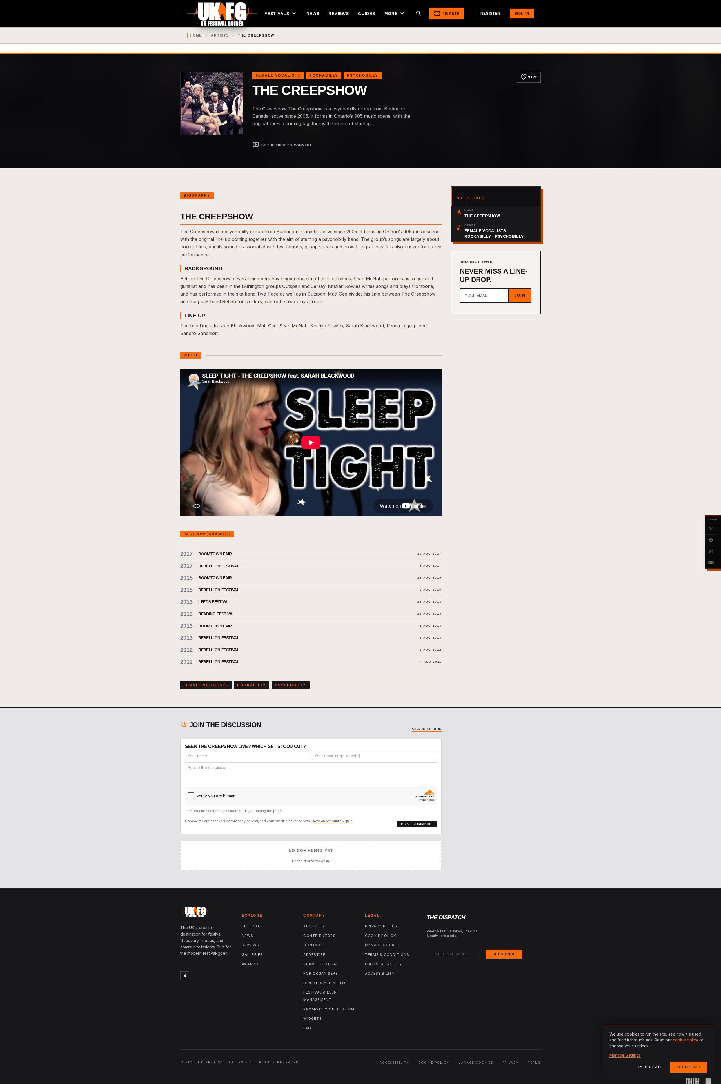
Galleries (252, 954)
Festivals (280, 13)
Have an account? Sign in (332, 821)
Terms (534, 1062)
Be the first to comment (282, 145)
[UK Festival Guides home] (206, 913)
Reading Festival (216, 614)
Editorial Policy (383, 964)
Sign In (522, 13)
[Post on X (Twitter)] (710, 529)
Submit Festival (321, 964)
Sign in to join (427, 729)
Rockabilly (323, 75)
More (395, 13)
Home (196, 35)
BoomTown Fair (215, 554)
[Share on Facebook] (710, 540)
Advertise (314, 954)
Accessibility (380, 973)
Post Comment (416, 824)
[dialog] (659, 1051)
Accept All (688, 1067)
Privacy (510, 1062)
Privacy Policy (381, 926)
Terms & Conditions (387, 954)
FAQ (307, 1028)
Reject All (650, 1067)
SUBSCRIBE (504, 954)
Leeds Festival (214, 601)
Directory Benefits (325, 983)
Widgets (312, 1018)
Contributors (319, 936)
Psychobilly (362, 75)
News (313, 13)
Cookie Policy (380, 936)
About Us (313, 926)
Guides (366, 13)
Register (490, 13)
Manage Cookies (383, 945)
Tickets (446, 13)
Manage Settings (625, 1055)
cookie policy (685, 1040)
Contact (313, 945)
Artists (220, 35)
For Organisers (320, 973)
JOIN (519, 295)
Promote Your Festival (329, 1009)
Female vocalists (278, 75)
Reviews (338, 13)
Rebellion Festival (218, 566)
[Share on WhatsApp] (710, 551)
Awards (250, 964)
